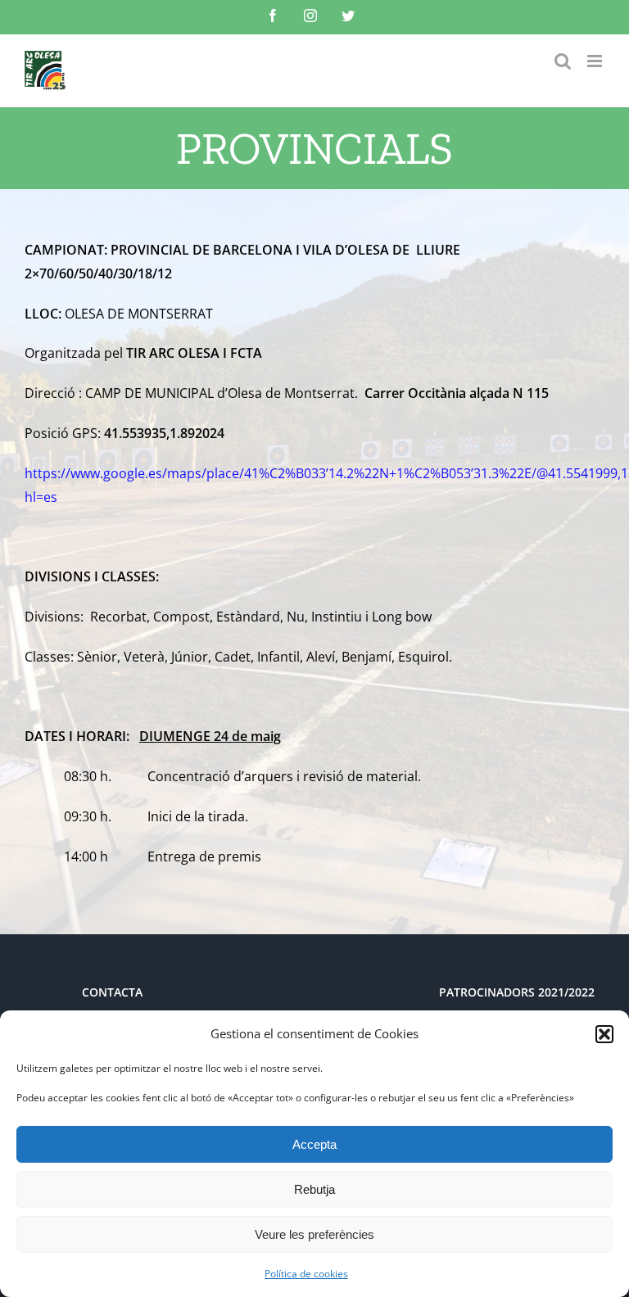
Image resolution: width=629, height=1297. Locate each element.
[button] (604, 1034)
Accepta (314, 1144)
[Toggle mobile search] (562, 61)
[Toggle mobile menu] (595, 61)
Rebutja (314, 1189)
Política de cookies (306, 1274)
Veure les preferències (314, 1234)
